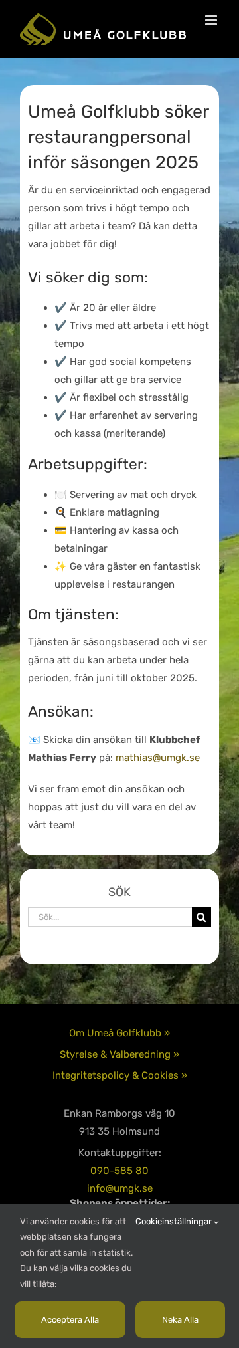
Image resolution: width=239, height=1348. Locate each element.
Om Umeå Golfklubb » (119, 1033)
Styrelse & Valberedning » (119, 1054)
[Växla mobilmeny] (212, 20)
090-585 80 (119, 1171)
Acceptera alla (70, 1320)
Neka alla (180, 1320)
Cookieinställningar (174, 1221)
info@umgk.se (120, 1188)
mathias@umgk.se (158, 758)
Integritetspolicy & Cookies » (119, 1075)
